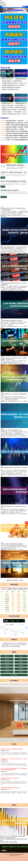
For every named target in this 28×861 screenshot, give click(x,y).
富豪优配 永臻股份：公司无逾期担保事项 (12, 81)
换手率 (25, 589)
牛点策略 (7, 665)
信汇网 (2, 326)
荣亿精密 (7, 609)
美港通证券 (5, 846)
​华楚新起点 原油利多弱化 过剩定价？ (8, 837)
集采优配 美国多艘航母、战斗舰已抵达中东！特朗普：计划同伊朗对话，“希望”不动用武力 (14, 749)
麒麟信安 (7, 599)
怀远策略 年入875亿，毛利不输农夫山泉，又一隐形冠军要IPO (13, 770)
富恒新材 (7, 597)
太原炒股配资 (23, 846)
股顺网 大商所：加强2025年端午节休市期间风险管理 (13, 760)
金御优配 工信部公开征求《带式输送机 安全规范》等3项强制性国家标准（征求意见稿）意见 (14, 358)
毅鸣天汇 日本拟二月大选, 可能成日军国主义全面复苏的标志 (13, 836)
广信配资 (2, 177)
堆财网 (2, 436)
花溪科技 (7, 596)
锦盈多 (21, 662)
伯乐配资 (21, 672)
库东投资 (21, 665)
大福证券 (7, 668)
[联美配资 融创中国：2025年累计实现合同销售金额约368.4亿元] (21, 98)
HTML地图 (21, 854)
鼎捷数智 (7, 601)
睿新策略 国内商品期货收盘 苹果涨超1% (11, 87)
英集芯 (7, 603)
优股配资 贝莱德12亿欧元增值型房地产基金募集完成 (12, 544)
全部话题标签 (14, 675)
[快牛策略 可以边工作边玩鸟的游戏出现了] (7, 98)
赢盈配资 (21, 668)
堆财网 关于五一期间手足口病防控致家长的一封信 (11, 430)
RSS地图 (16, 854)
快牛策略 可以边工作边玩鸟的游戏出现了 (12, 103)
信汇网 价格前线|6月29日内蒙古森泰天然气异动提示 (12, 320)
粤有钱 (21, 659)
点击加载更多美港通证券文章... (14, 580)
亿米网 (2, 290)
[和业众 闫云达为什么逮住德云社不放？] (7, 73)
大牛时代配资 (7, 662)
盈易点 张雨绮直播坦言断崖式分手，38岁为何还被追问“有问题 (14, 247)
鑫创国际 (2, 215)
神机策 (21, 656)
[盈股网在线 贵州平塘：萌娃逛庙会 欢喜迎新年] (14, 154)
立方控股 (7, 611)
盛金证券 (7, 659)
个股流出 (20, 589)
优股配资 (2, 549)
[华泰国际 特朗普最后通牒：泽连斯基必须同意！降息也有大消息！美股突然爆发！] (21, 73)
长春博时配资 (3, 196)
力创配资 (2, 513)
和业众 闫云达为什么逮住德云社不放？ (11, 79)
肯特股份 (7, 607)
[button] (2, 627)
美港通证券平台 (14, 846)
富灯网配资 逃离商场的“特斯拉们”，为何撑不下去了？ (15, 83)
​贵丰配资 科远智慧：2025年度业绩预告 (9, 842)
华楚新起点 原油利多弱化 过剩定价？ (11, 89)
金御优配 (2, 363)
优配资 (2, 474)
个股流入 (15, 589)
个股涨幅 (3, 589)
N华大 (7, 594)
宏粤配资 (2, 401)
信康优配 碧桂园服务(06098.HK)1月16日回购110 (13, 85)
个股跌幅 (9, 589)
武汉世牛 (2, 186)
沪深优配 (7, 672)
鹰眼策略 (7, 656)
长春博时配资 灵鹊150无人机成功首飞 (10, 190)
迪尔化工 (7, 605)
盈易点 (2, 253)
